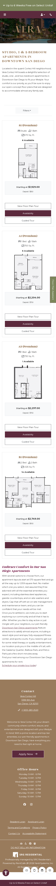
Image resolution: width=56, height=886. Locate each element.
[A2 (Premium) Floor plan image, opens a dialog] (28, 382)
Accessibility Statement (34, 833)
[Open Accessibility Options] (6, 873)
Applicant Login (36, 821)
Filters (26, 110)
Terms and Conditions (19, 827)
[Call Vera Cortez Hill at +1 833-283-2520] (51, 14)
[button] (28, 5)
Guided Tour (36, 220)
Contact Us (14, 833)
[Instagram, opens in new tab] (31, 805)
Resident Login (17, 821)
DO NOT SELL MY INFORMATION (28, 847)
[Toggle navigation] (4, 14)
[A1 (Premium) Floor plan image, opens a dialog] (28, 271)
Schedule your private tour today (19, 665)
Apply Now (31, 754)
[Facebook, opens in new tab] (25, 805)
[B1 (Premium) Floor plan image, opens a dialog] (28, 492)
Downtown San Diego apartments (20, 627)
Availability (37, 213)
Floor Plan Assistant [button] (53, 291)
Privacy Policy (39, 827)
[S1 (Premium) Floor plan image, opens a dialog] (28, 161)
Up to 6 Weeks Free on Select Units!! (28, 883)
